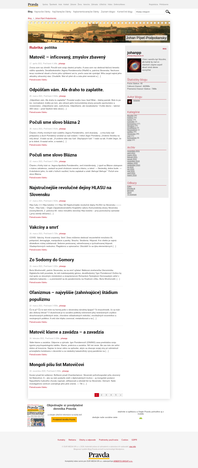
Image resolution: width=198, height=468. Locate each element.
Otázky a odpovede (87, 440)
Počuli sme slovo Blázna (53, 155)
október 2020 (132, 163)
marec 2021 (132, 155)
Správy (45, 4)
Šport (129, 193)
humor (129, 120)
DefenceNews (119, 4)
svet (128, 136)
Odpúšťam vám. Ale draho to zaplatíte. (66, 90)
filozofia (130, 116)
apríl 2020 (131, 173)
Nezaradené (132, 130)
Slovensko (131, 134)
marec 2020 (132, 175)
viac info (132, 447)
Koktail (66, 4)
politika (130, 132)
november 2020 (133, 161)
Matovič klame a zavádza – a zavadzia (66, 332)
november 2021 (133, 151)
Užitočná (102, 4)
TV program (132, 195)
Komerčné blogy (124, 11)
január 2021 (132, 159)
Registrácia (153, 4)
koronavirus (132, 124)
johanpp (62, 63)
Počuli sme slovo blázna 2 (54, 122)
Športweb (53, 4)
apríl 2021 (131, 153)
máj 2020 (131, 171)
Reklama (72, 440)
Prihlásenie (163, 4)
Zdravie (73, 4)
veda (129, 140)
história (130, 118)
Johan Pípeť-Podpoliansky (45, 18)
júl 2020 (130, 167)
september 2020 (133, 165)
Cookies (124, 440)
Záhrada (94, 4)
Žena (80, 4)
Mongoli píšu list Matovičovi (56, 364)
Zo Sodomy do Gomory (51, 260)
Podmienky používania (108, 440)
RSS (164, 49)
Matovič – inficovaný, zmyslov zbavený (67, 57)
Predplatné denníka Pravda (64, 420)
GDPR (134, 440)
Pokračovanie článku (38, 80)
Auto (60, 4)
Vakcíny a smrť (43, 227)
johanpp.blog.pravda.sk (135, 56)
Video (110, 4)
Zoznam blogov (108, 11)
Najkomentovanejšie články (86, 11)
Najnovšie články (42, 11)
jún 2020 (130, 169)
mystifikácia (131, 128)
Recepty (130, 191)
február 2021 (132, 157)
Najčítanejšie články (61, 11)
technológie (132, 138)
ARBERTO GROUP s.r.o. (123, 461)
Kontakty (61, 440)
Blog (30, 11)
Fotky (129, 186)
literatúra (130, 126)
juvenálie (131, 122)
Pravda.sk (131, 189)
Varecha (86, 4)
